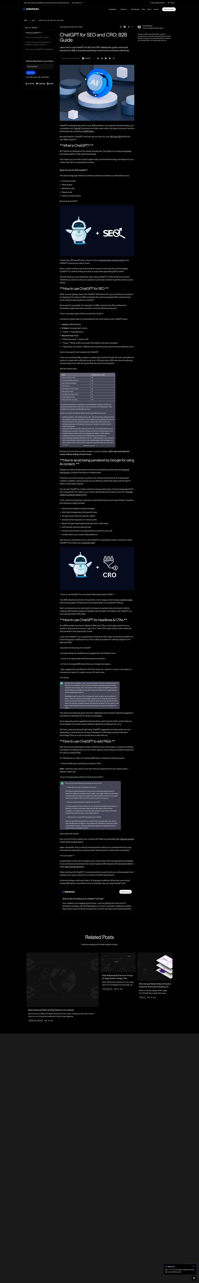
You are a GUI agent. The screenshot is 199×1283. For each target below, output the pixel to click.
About (149, 9)
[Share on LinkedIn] (124, 27)
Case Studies (135, 9)
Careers (156, 9)
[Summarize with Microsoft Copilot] (105, 58)
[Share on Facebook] (128, 27)
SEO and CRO (116, 136)
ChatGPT (78, 128)
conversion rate (87, 543)
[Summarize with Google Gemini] (98, 58)
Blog (143, 9)
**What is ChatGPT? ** (33, 33)
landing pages (126, 600)
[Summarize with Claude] (109, 58)
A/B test (98, 716)
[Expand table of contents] (39, 52)
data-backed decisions (74, 866)
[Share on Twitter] (121, 27)
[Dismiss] (193, 1266)
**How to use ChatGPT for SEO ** (37, 37)
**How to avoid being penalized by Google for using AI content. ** (38, 43)
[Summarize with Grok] (113, 58)
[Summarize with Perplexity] (102, 58)
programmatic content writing (111, 260)
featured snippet (127, 839)
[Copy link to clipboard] (132, 27)
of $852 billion (88, 131)
